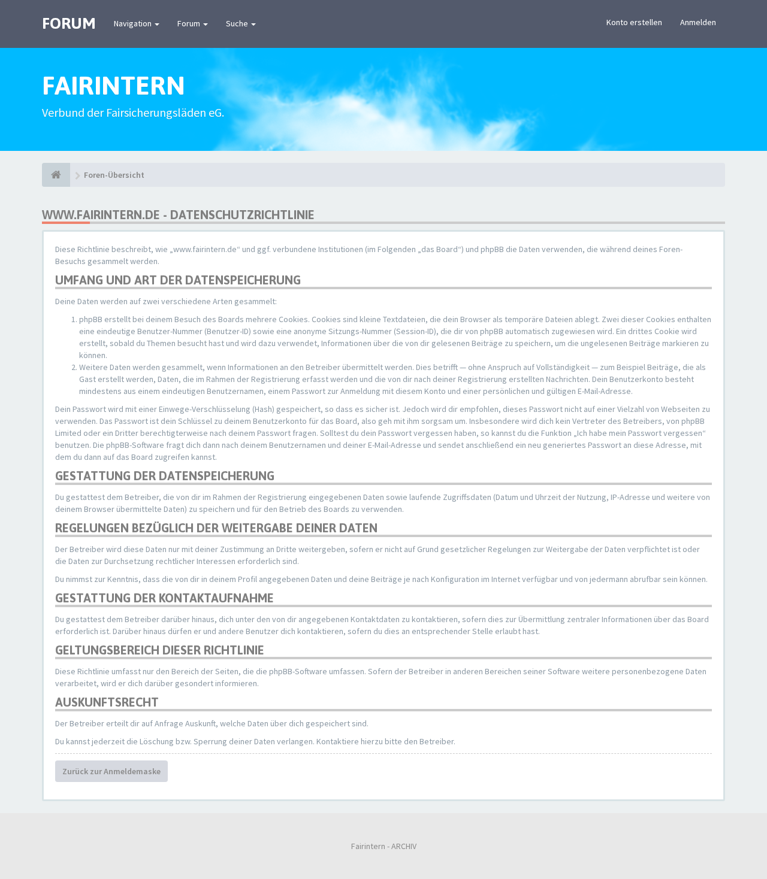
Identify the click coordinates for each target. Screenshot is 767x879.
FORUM (69, 23)
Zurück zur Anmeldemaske (111, 771)
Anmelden (698, 22)
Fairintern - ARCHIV (383, 846)
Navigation (133, 23)
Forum (189, 23)
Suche (238, 23)
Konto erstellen (634, 22)
